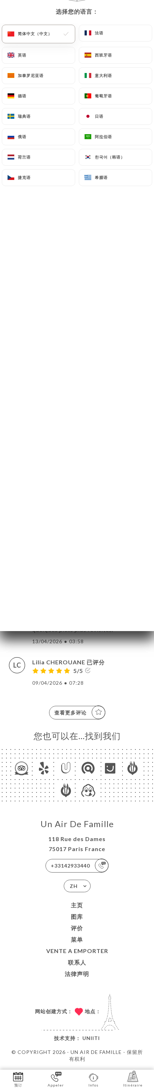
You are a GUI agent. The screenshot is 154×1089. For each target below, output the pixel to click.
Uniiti (91, 1038)
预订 (18, 1085)
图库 (77, 916)
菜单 (77, 939)
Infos (93, 1085)
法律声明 (77, 973)
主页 (77, 905)
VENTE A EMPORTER (77, 950)
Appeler (56, 1085)
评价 (77, 927)
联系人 (77, 962)
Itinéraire (133, 1085)
